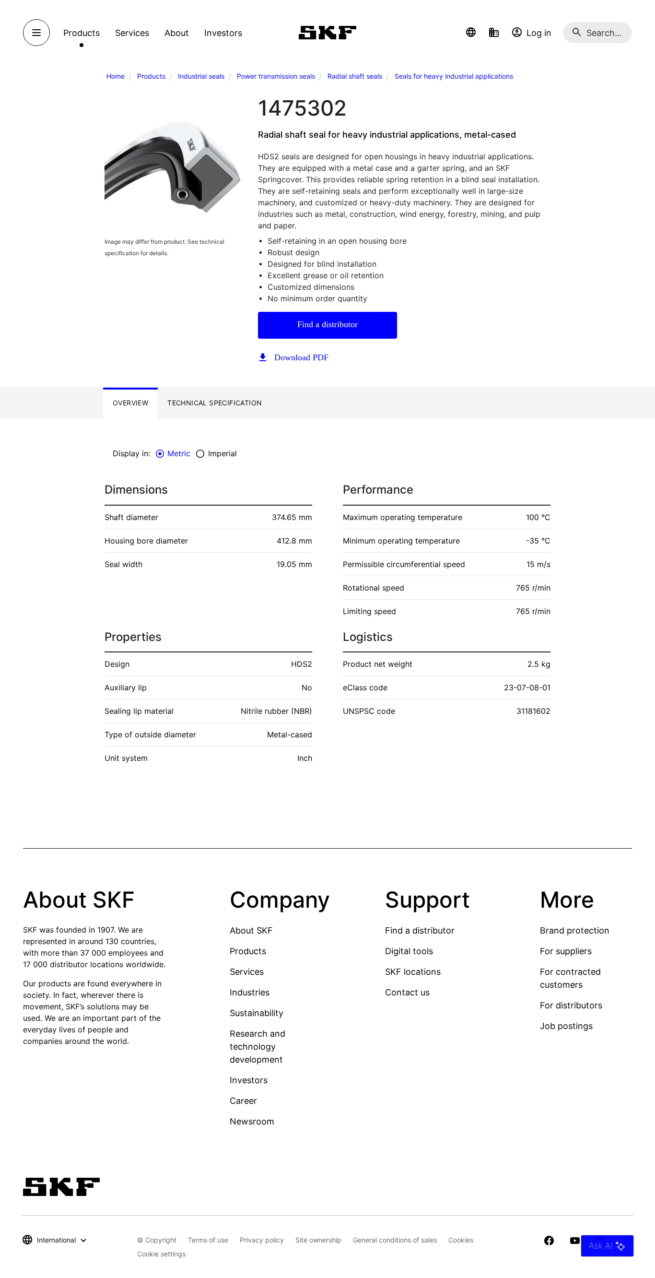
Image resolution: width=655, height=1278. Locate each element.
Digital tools (409, 951)
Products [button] (81, 33)
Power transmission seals (276, 76)
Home (115, 76)
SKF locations (413, 972)
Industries (249, 992)
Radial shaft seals (355, 76)
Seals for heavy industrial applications (454, 76)
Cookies (460, 1240)
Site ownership (318, 1240)
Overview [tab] (130, 403)
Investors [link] (223, 33)
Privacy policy (262, 1240)
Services (247, 972)
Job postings (566, 1026)
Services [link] (132, 33)
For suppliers (566, 951)
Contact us (407, 992)
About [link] (176, 33)
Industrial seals (201, 76)
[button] (471, 32)
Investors (249, 1080)
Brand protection (574, 930)
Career (243, 1101)
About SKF (251, 930)
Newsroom (252, 1121)
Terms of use (208, 1240)
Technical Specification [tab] (214, 403)
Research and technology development (257, 1047)
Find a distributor (327, 324)
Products (151, 76)
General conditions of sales (395, 1240)
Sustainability (256, 1013)
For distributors (571, 1005)
